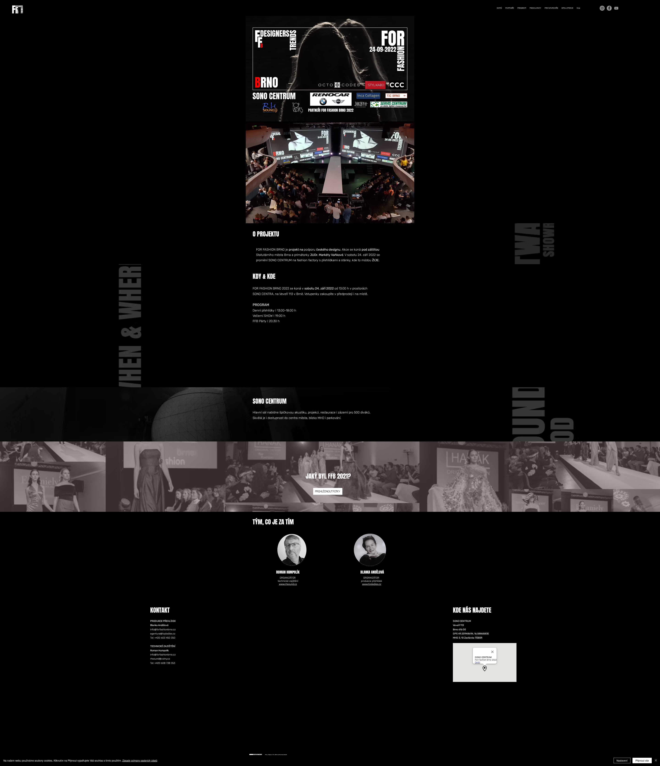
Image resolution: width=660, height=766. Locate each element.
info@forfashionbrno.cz (163, 629)
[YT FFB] (616, 8)
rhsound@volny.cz (160, 658)
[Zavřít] (656, 760)
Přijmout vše (642, 760)
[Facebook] (609, 8)
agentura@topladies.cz (162, 633)
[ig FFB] (602, 8)
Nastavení (622, 760)
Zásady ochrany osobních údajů (139, 760)
